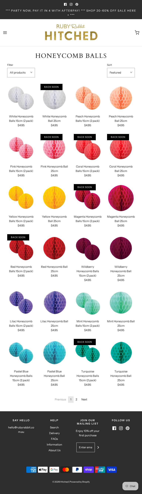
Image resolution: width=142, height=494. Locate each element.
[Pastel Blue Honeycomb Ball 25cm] (54, 352)
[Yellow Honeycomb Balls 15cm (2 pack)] (21, 198)
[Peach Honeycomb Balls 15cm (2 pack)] (88, 97)
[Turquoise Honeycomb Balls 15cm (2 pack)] (88, 352)
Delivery (54, 433)
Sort (109, 64)
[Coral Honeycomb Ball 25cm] (121, 148)
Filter (10, 64)
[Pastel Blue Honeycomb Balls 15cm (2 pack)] (21, 352)
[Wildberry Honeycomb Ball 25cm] (121, 248)
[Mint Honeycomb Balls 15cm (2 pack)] (88, 302)
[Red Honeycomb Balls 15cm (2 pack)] (21, 248)
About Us (54, 450)
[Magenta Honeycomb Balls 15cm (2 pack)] (88, 198)
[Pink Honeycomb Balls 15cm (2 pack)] (21, 148)
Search (54, 427)
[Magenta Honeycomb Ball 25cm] (121, 198)
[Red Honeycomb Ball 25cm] (54, 248)
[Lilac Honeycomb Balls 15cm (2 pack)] (21, 302)
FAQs (54, 439)
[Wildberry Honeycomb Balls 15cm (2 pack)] (88, 248)
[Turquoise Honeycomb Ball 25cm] (121, 352)
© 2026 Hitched (60, 481)
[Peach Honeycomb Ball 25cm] (121, 97)
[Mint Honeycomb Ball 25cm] (121, 302)
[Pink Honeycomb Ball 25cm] (54, 148)
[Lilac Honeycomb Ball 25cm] (54, 302)
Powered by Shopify (80, 481)
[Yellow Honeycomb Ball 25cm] (54, 198)
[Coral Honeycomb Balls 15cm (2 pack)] (88, 148)
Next (84, 399)
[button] (21, 72)
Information (54, 444)
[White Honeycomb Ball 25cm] (54, 97)
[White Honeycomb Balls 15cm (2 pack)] (21, 97)
